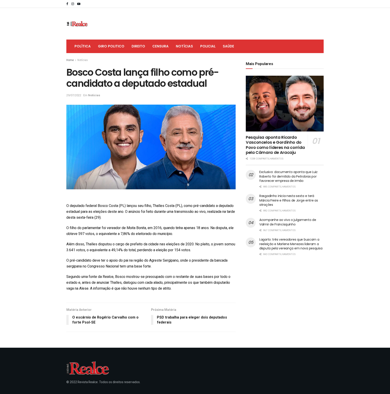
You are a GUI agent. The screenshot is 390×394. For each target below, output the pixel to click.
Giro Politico (111, 46)
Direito (138, 46)
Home (70, 60)
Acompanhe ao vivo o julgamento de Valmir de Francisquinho (287, 222)
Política (82, 46)
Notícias (184, 46)
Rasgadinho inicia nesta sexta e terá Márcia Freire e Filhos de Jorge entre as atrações (288, 200)
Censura (160, 46)
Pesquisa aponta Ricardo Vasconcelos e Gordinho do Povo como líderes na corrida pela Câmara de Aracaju (275, 144)
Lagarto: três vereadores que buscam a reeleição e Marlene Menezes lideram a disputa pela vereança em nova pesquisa (290, 244)
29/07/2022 (73, 95)
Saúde (228, 46)
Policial (208, 46)
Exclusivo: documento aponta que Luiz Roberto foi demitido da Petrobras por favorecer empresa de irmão (288, 176)
